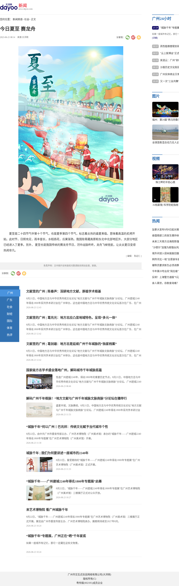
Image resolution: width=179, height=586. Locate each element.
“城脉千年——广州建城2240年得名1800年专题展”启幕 (64, 481)
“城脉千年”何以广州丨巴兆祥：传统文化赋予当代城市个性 (67, 427)
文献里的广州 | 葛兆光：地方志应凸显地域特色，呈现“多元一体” (71, 317)
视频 (156, 158)
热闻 (156, 221)
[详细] (155, 38)
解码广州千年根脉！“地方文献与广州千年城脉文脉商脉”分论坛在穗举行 (76, 398)
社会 (26, 19)
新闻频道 (18, 19)
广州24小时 (161, 18)
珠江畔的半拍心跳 (165, 182)
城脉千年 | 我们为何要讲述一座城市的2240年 (57, 453)
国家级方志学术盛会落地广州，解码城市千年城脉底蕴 (64, 370)
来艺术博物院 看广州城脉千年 (47, 509)
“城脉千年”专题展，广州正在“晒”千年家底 (56, 536)
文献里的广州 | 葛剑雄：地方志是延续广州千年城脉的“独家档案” (71, 344)
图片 (156, 96)
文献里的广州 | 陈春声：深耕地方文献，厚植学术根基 (63, 291)
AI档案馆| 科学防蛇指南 (165, 205)
